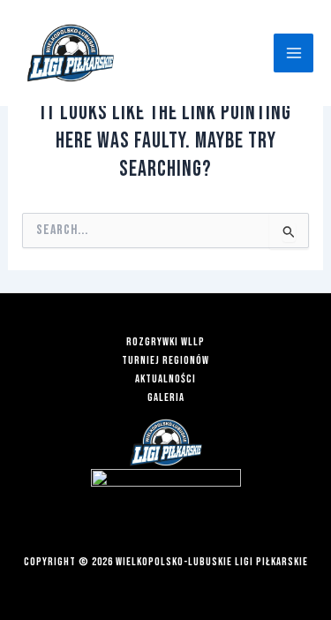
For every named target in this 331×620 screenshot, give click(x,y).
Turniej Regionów (165, 360)
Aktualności (165, 379)
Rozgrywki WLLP (165, 342)
